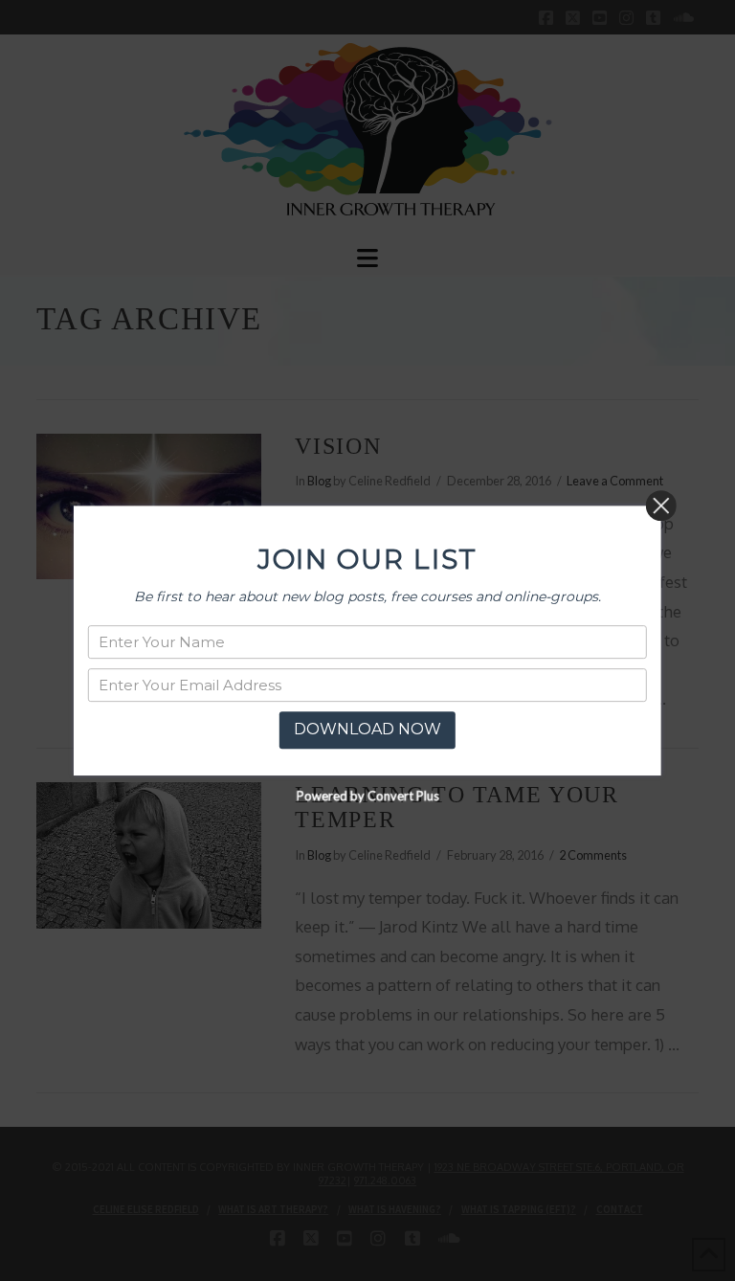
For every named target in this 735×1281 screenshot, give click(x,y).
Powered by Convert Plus (367, 795)
